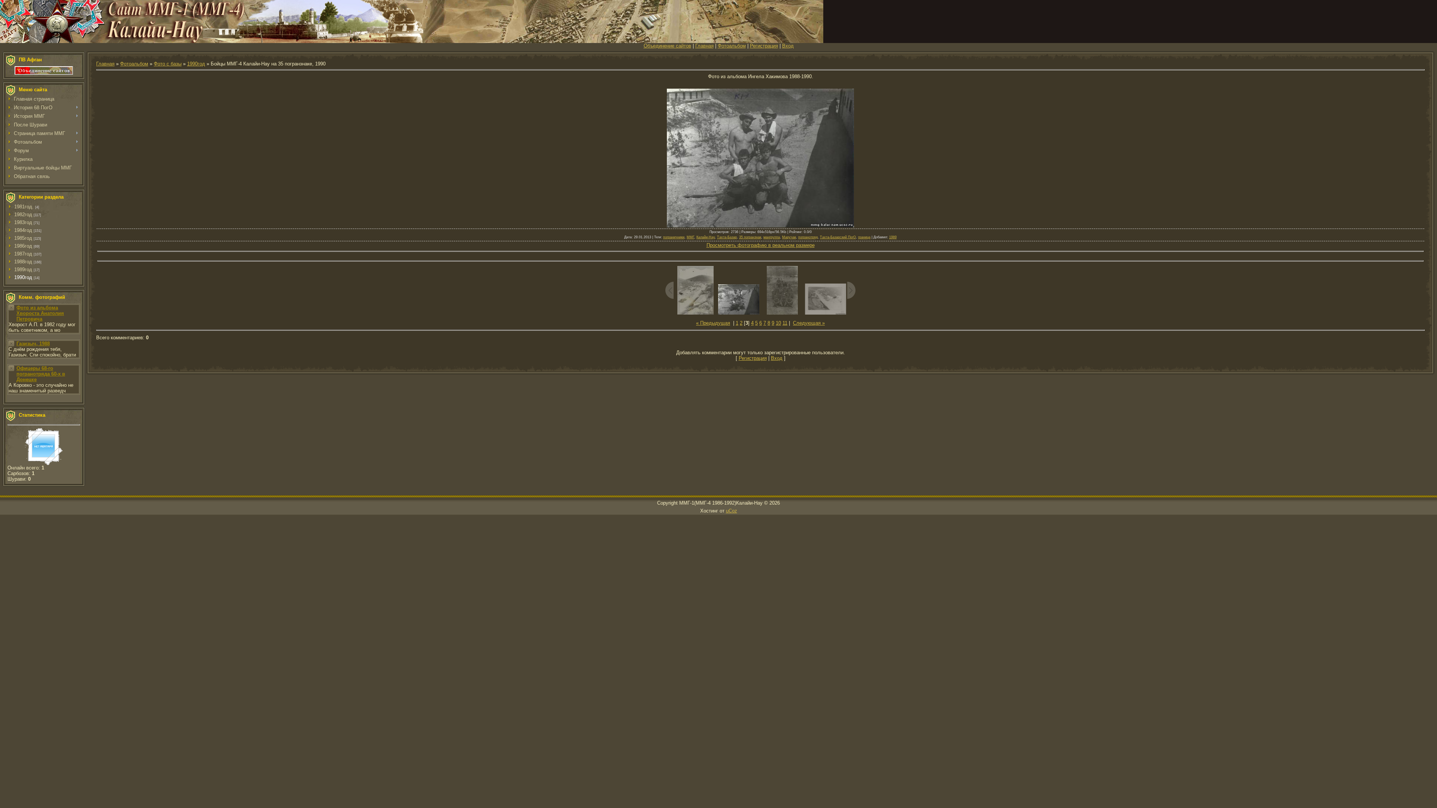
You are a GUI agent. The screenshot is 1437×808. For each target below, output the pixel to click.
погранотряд (808, 237)
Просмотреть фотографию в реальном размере (761, 245)
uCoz (731, 511)
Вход (788, 46)
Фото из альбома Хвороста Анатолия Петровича (40, 313)
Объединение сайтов (667, 46)
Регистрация (764, 46)
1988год (23, 261)
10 (778, 323)
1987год (23, 254)
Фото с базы (167, 64)
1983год (23, 222)
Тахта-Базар (727, 237)
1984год (23, 230)
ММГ (690, 237)
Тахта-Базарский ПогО (838, 237)
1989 (893, 237)
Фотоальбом (732, 46)
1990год (23, 277)
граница (864, 237)
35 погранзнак (750, 237)
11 (784, 323)
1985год (23, 238)
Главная (704, 46)
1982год (23, 214)
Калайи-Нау (705, 237)
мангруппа (771, 237)
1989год (23, 269)
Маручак (789, 237)
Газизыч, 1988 (33, 343)
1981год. (24, 206)
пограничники (673, 237)
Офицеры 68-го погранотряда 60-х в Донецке (40, 373)
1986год (23, 246)
